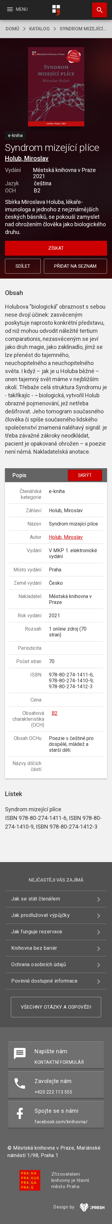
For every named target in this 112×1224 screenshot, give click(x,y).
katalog (39, 29)
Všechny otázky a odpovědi (56, 1007)
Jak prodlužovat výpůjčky (40, 915)
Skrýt (85, 475)
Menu (17, 9)
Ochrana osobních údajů (38, 964)
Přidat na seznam (75, 266)
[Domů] (56, 10)
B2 (55, 713)
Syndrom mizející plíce (83, 29)
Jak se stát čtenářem (35, 899)
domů (12, 29)
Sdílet (23, 266)
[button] (56, 87)
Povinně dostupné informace (44, 981)
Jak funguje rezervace (37, 932)
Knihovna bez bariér (34, 948)
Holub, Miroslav (27, 158)
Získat (56, 248)
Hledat (97, 10)
